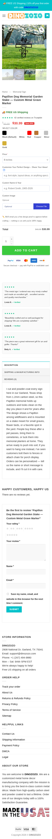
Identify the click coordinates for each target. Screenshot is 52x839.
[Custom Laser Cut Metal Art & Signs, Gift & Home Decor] (25, 15)
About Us (7, 692)
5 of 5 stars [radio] (12, 535)
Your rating (12, 523)
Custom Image (8, 196)
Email (10, 580)
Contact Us (8, 733)
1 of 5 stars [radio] (7, 529)
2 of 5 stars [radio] (12, 529)
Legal (5, 757)
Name (10, 566)
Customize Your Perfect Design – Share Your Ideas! (25, 168)
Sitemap (6, 715)
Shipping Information (13, 739)
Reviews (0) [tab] (10, 379)
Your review (13, 541)
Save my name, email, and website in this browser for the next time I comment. (24, 598)
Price (9, 154)
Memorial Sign (19, 92)
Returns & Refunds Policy (16, 698)
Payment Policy (10, 745)
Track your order (11, 686)
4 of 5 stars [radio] (28, 529)
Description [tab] (11, 365)
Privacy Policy (10, 704)
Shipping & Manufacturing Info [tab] (22, 372)
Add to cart (26, 250)
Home (5, 92)
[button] (4, 15)
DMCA (5, 751)
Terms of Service (11, 710)
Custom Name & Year (11, 183)
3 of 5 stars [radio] (19, 529)
